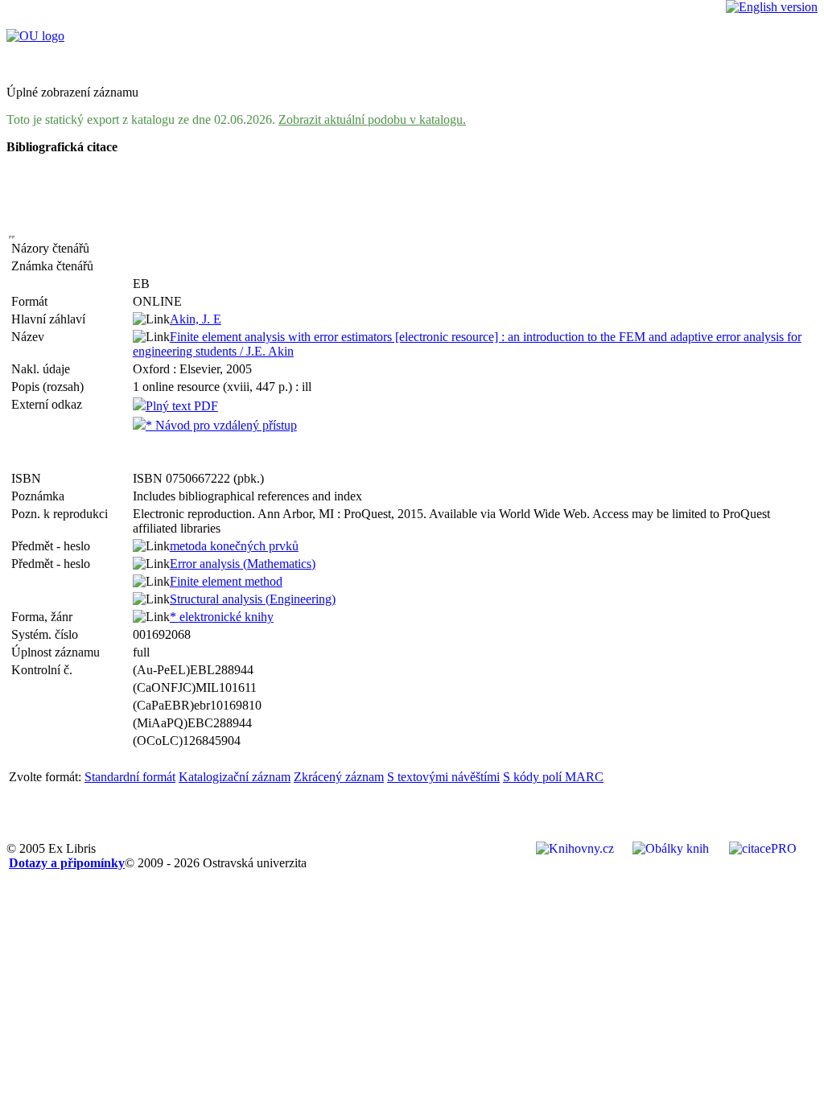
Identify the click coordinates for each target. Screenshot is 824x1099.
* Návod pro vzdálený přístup (221, 425)
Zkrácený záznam (339, 777)
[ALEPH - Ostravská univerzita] (35, 36)
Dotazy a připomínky (67, 863)
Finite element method (226, 581)
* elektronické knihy (222, 617)
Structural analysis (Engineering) (253, 599)
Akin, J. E (195, 319)
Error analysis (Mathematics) (242, 563)
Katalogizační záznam (234, 777)
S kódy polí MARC (553, 777)
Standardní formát (129, 777)
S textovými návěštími (443, 777)
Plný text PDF (182, 406)
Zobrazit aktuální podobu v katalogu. (372, 119)
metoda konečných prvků (234, 546)
